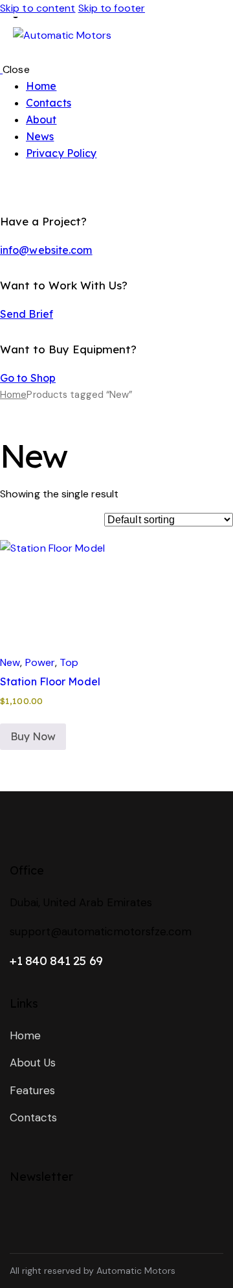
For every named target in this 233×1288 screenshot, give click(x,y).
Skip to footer (111, 8)
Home (13, 394)
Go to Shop (28, 377)
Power (40, 662)
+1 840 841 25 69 (56, 960)
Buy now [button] (33, 736)
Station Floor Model (50, 681)
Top (69, 662)
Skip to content (38, 8)
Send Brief (26, 313)
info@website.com (46, 250)
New (10, 662)
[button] (34, 571)
